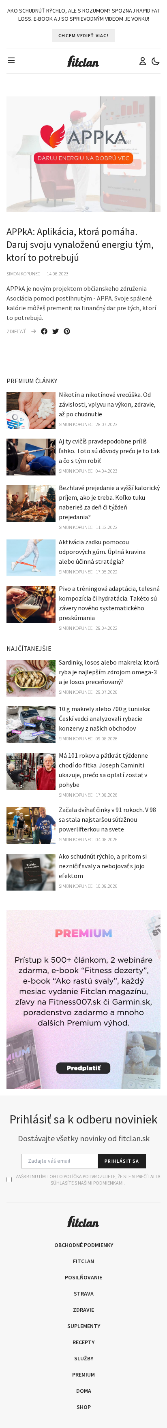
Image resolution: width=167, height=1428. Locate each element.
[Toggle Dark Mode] (156, 61)
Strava (84, 1293)
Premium (83, 1374)
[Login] (143, 61)
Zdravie (83, 1309)
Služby (83, 1358)
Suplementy (83, 1326)
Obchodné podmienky (83, 1245)
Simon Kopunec (23, 274)
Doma (83, 1390)
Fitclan (83, 1261)
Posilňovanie (83, 1277)
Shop (84, 1407)
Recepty (83, 1342)
